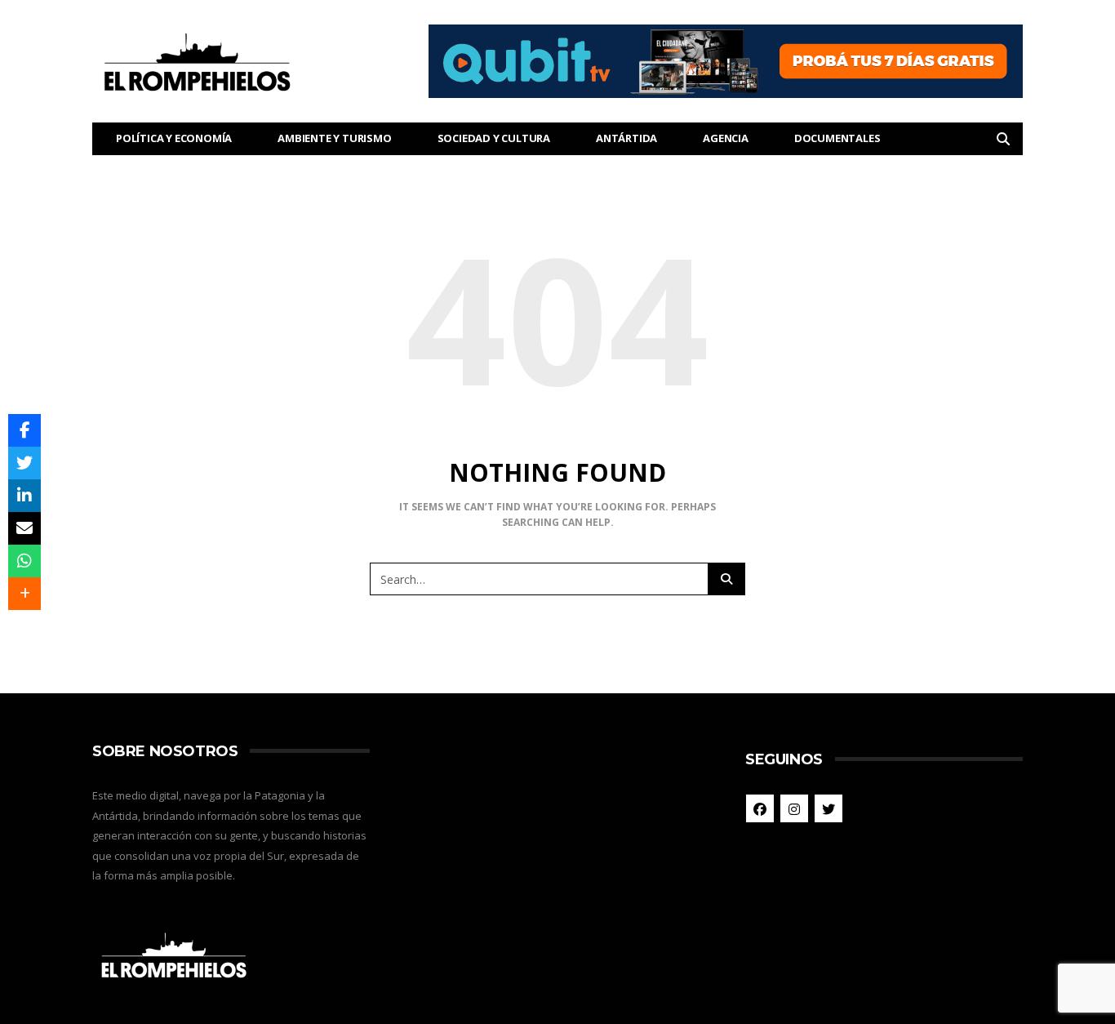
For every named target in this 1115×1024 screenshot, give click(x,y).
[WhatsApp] (24, 561)
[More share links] (24, 593)
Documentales (837, 138)
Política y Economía (174, 138)
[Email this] (24, 528)
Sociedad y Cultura (494, 138)
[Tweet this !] (24, 463)
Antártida (626, 138)
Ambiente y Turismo (334, 138)
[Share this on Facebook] (24, 430)
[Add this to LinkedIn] (24, 495)
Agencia (726, 138)
